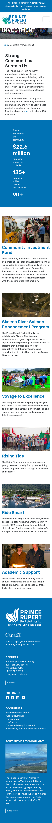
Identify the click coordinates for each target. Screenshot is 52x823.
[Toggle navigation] (46, 19)
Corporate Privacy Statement (20, 725)
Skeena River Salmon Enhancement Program (25, 324)
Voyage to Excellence (23, 396)
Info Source (11, 722)
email (26, 111)
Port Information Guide (17, 712)
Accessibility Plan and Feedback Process (25, 728)
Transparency (12, 719)
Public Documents (14, 716)
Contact (11, 682)
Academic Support (21, 572)
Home (5, 45)
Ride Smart (13, 512)
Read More (12, 810)
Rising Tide (13, 456)
